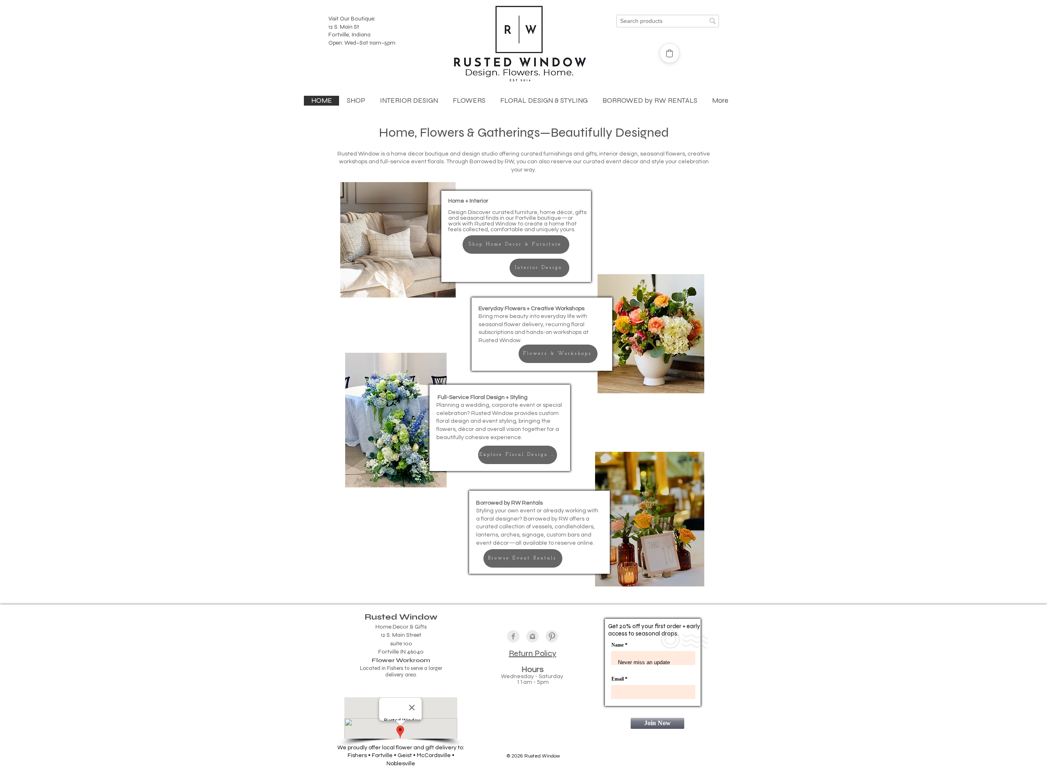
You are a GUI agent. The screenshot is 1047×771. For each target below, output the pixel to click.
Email (618, 678)
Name (617, 644)
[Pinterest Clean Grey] (552, 636)
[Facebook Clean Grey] (513, 636)
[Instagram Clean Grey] (532, 636)
